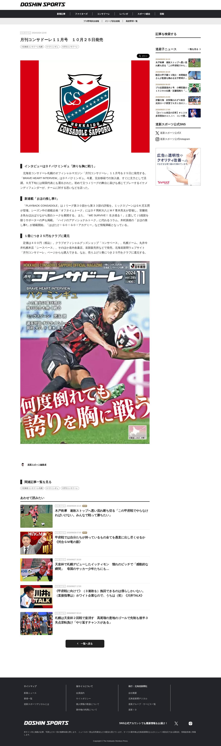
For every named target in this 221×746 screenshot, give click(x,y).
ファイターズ (81, 14)
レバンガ (124, 14)
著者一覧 (28, 698)
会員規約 (80, 693)
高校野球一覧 (132, 21)
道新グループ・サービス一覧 (142, 704)
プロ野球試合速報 (91, 21)
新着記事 (61, 14)
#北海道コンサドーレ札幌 (32, 47)
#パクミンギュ (52, 47)
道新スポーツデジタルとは (36, 704)
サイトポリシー (83, 698)
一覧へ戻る (87, 643)
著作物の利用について (86, 709)
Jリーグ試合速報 (112, 21)
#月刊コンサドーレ (70, 47)
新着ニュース (30, 693)
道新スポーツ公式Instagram (175, 139)
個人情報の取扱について (87, 704)
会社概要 (132, 693)
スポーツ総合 (144, 14)
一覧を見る (193, 49)
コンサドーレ (103, 14)
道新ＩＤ (132, 709)
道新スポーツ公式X (170, 133)
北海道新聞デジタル (137, 698)
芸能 (162, 14)
